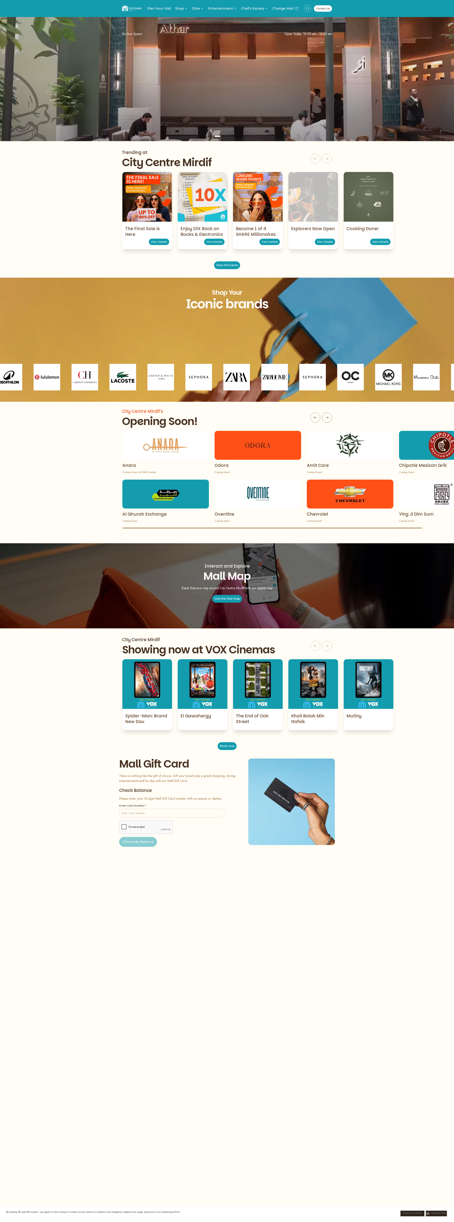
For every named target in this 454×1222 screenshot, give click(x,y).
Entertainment (220, 8)
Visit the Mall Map (227, 598)
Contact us (323, 8)
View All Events (227, 265)
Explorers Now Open (313, 229)
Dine (196, 8)
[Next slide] (435, 79)
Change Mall (283, 8)
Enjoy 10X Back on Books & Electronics (202, 231)
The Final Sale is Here (142, 231)
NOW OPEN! (227, 110)
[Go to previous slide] (315, 418)
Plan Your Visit (159, 8)
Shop (179, 8)
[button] (436, 1213)
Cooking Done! (363, 229)
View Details (159, 241)
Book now (227, 746)
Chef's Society (252, 8)
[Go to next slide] (327, 418)
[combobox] (307, 8)
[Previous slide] (18, 79)
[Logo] (132, 8)
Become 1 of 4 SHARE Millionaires (256, 231)
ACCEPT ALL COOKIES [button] (412, 1213)
